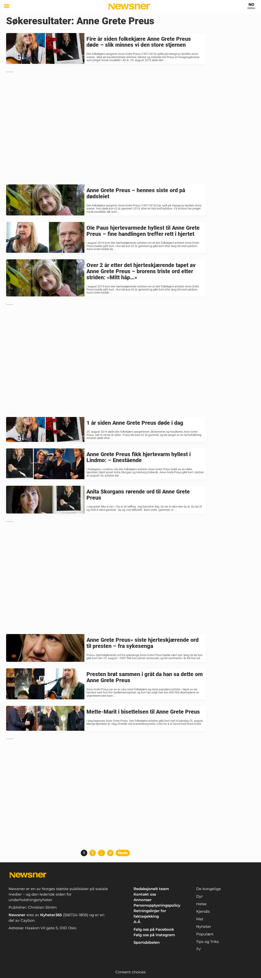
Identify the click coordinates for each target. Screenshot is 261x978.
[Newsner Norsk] (129, 6)
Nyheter (203, 926)
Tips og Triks (207, 941)
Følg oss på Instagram (154, 935)
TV (198, 949)
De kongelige (208, 889)
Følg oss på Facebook (154, 929)
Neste (123, 853)
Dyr (199, 896)
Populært (204, 934)
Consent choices (130, 972)
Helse (201, 904)
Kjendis (203, 911)
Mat (199, 919)
